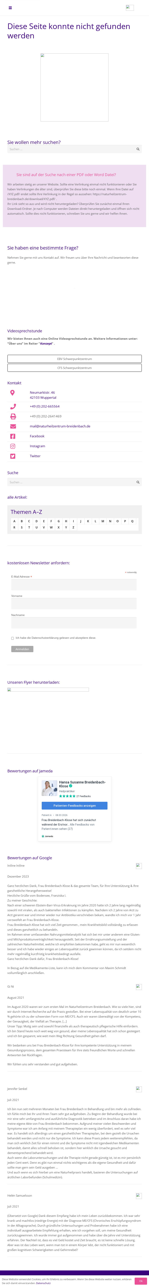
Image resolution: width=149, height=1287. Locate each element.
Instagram (37, 446)
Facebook (37, 436)
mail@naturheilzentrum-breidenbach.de (60, 426)
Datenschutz (43, 1283)
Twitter (35, 455)
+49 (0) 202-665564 (45, 406)
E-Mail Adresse (21, 577)
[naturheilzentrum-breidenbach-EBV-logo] (130, 8)
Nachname (18, 615)
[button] (10, 7)
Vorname (16, 595)
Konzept (46, 343)
